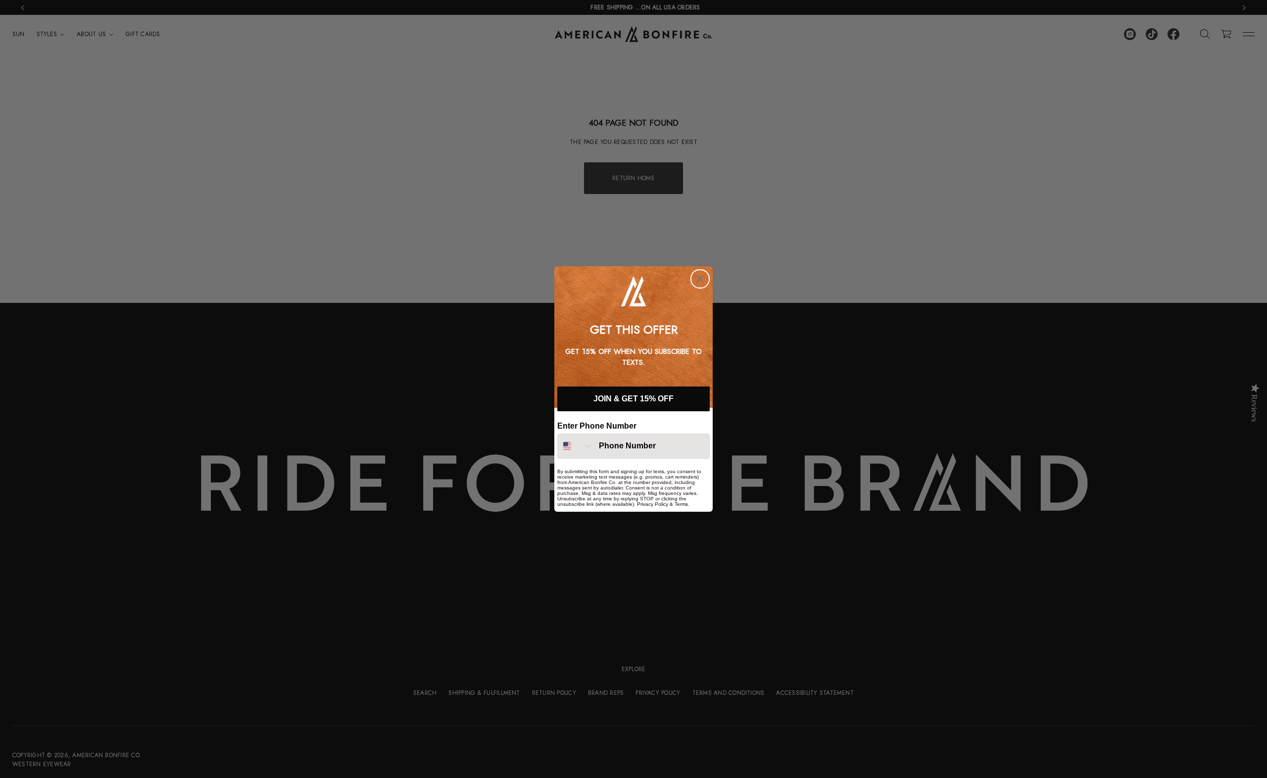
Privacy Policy (652, 504)
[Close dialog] (700, 279)
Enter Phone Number (596, 426)
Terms (681, 504)
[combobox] (576, 446)
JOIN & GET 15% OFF (633, 399)
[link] (633, 291)
